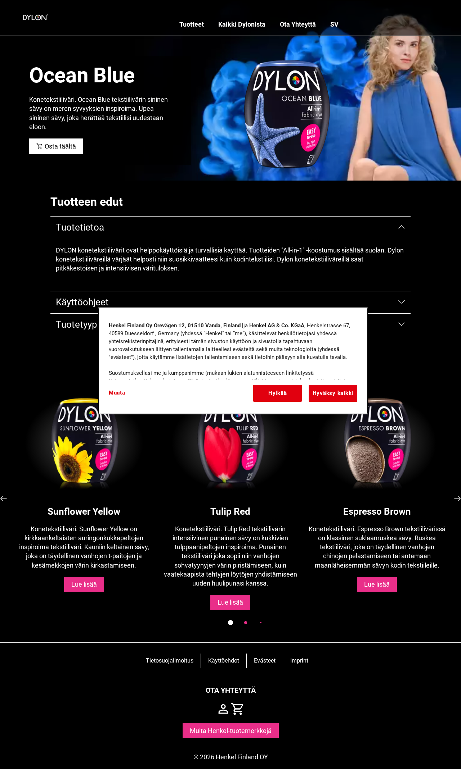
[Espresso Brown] (377, 498)
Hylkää (277, 393)
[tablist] (230, 622)
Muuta (117, 393)
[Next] (457, 498)
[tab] (230, 622)
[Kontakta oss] (223, 709)
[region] (233, 361)
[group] (230, 511)
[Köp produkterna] (237, 709)
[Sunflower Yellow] (84, 498)
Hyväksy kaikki (333, 393)
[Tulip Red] (230, 498)
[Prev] (3, 498)
